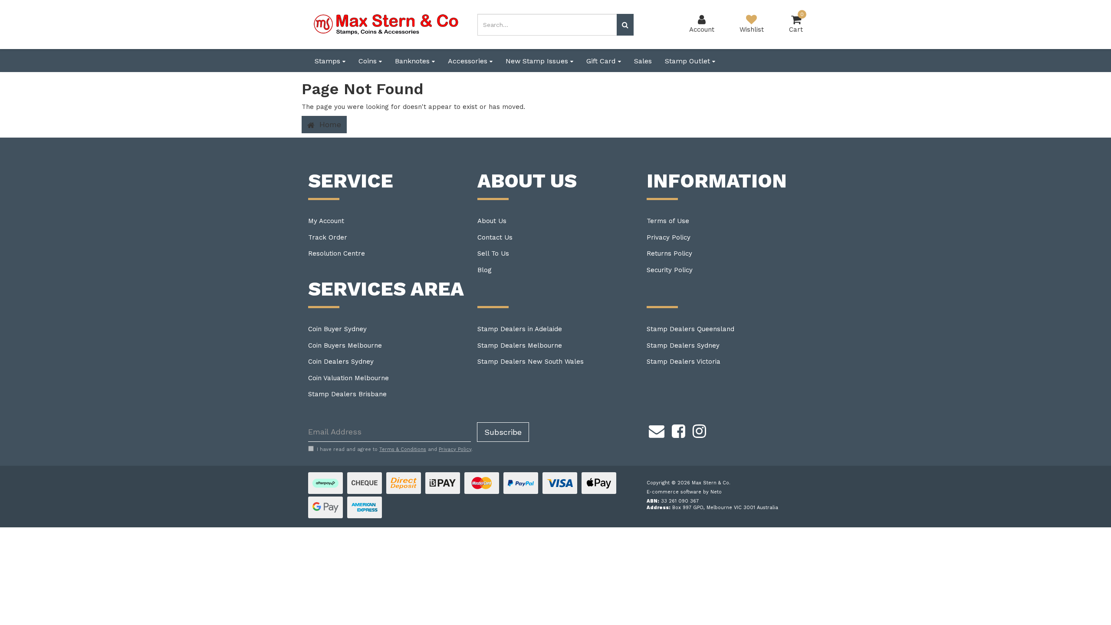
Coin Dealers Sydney (341, 361)
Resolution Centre (336, 253)
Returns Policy (669, 253)
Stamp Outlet (688, 61)
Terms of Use (668, 221)
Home (329, 124)
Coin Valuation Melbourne (348, 378)
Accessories (469, 61)
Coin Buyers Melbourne (345, 345)
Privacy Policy (668, 237)
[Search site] (625, 25)
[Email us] (656, 430)
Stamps (328, 61)
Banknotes (413, 61)
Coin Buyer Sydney (337, 329)
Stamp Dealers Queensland (690, 329)
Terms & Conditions (402, 449)
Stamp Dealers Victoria (683, 361)
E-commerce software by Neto (684, 492)
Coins (368, 61)
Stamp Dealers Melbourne (519, 345)
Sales (643, 61)
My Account (326, 221)
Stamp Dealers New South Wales (530, 361)
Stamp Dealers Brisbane (347, 394)
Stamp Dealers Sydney (683, 345)
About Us (491, 221)
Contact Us (495, 237)
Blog (484, 270)
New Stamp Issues (538, 61)
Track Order (327, 237)
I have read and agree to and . (395, 449)
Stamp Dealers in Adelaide (519, 329)
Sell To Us (493, 253)
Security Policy (670, 270)
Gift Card (602, 61)
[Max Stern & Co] (386, 24)
